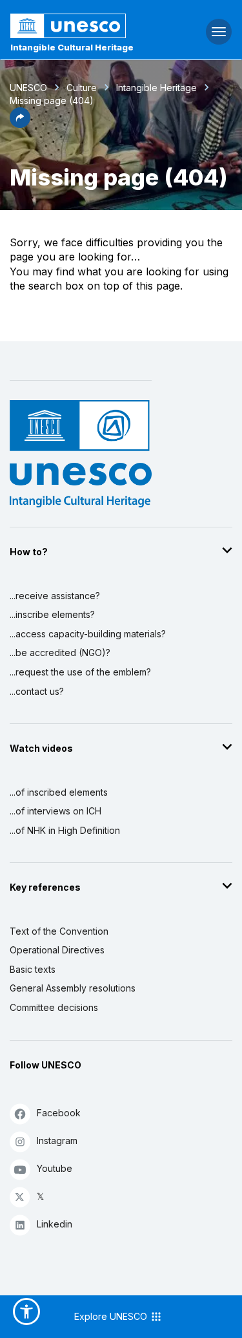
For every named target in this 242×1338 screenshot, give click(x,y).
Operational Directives (57, 949)
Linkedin (54, 1223)
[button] (20, 124)
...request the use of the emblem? (80, 671)
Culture (81, 87)
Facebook (59, 1112)
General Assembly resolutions (73, 987)
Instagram (57, 1140)
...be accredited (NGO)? (60, 652)
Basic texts (32, 969)
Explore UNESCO (112, 1316)
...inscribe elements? (52, 614)
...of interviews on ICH (55, 810)
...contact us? (37, 691)
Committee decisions (54, 1007)
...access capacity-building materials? (88, 633)
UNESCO (28, 87)
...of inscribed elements (59, 792)
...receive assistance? (55, 595)
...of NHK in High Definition (65, 830)
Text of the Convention (59, 931)
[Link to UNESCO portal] (81, 26)
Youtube (54, 1168)
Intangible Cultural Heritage (72, 47)
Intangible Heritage (156, 87)
